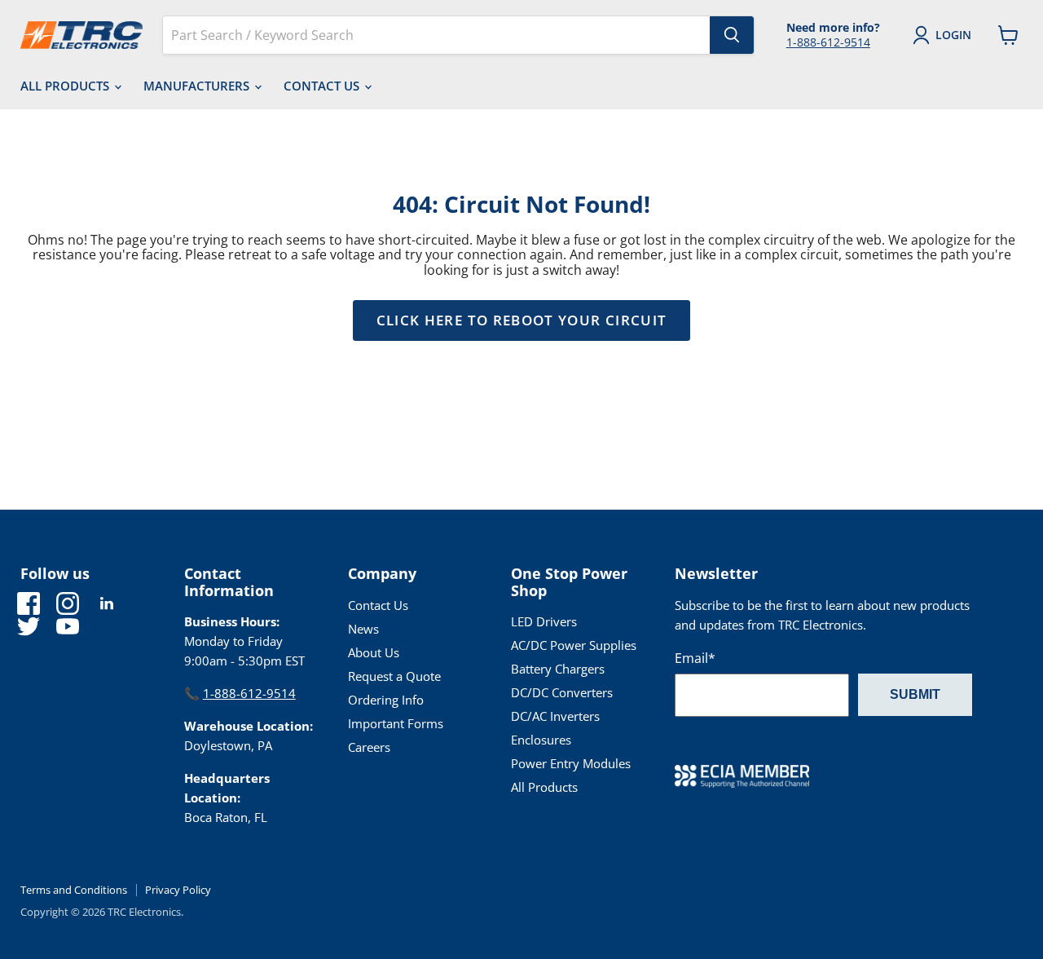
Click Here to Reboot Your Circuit (521, 320)
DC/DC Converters (562, 692)
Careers (369, 747)
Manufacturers (198, 85)
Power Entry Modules (571, 763)
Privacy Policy (178, 889)
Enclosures (541, 739)
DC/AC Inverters (555, 716)
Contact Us (323, 85)
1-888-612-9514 (828, 42)
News (363, 629)
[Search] (732, 35)
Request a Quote (394, 676)
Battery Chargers (558, 669)
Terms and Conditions (73, 889)
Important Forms (395, 723)
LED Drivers (544, 621)
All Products (66, 85)
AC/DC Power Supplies (573, 645)
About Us (373, 652)
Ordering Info (386, 700)
